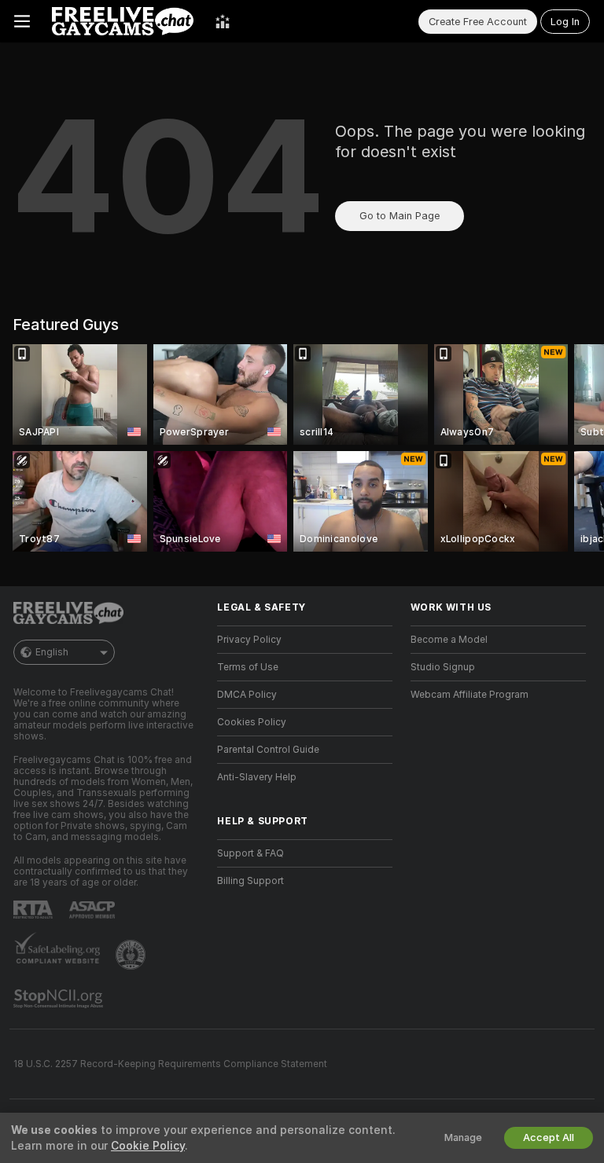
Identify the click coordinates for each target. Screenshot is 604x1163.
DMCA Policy (247, 694)
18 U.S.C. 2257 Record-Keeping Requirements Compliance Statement (170, 1063)
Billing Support (250, 880)
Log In (565, 22)
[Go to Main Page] (122, 21)
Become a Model (449, 639)
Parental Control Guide (268, 749)
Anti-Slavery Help (256, 777)
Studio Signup (443, 667)
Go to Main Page (399, 216)
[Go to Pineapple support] (132, 955)
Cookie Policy (148, 1145)
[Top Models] (222, 21)
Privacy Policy (249, 639)
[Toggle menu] (22, 21)
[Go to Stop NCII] (59, 998)
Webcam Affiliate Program (469, 694)
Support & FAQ (250, 853)
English (51, 652)
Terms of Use (247, 667)
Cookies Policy (251, 722)
